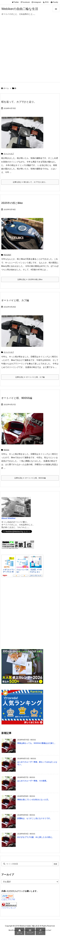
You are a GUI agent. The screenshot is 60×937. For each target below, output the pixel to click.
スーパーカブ (9, 154)
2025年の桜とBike (12, 202)
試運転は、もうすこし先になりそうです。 (34, 818)
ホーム (6, 88)
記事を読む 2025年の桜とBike (30, 279)
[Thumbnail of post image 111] (23, 235)
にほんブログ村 (8, 899)
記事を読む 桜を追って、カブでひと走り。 (30, 182)
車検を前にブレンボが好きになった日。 (33, 799)
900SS (6, 450)
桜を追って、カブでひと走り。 (18, 101)
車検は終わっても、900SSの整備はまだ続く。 (36, 743)
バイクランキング (8, 908)
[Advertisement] (30, 51)
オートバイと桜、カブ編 (15, 300)
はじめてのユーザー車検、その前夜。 (32, 781)
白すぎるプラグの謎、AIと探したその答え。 (35, 837)
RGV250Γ (7, 255)
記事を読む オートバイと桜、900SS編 (30, 478)
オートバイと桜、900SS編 (16, 397)
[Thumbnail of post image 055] (23, 134)
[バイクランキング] (9, 904)
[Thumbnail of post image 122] (23, 430)
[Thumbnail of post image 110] (23, 333)
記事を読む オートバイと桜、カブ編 (30, 377)
